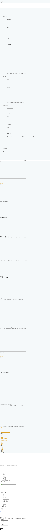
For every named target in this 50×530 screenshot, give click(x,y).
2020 (2, 449)
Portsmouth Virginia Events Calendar (5, 481)
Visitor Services (9, 124)
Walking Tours (4, 497)
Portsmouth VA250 (9, 87)
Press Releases (3, 441)
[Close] (0, 529)
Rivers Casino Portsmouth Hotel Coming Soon (6, 431)
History (4, 76)
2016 (2, 451)
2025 (2, 446)
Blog (4, 145)
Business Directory (9, 113)
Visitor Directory (4, 477)
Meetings (4, 474)
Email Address (3, 524)
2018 (2, 450)
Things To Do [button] (5, 16)
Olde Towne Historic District (6, 499)
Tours (2, 437)
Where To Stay (4, 478)
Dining (7, 30)
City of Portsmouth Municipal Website (5, 480)
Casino (7, 24)
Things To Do (4, 492)
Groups (2, 1)
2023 (2, 447)
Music (2, 435)
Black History (2, 439)
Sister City (2, 436)
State (2, 523)
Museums (8, 27)
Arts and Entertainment (4, 440)
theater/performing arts (4, 438)
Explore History (8, 79)
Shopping (8, 35)
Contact (4, 156)
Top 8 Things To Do (9, 19)
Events (5, 148)
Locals (3, 506)
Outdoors (8, 38)
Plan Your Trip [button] (5, 105)
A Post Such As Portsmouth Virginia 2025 (5, 432)
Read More (1, 183)
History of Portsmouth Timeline (10, 84)
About (2, 0)
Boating (2, 434)
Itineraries (8, 116)
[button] (1, 510)
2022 (2, 448)
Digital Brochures (4, 503)
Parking (8, 127)
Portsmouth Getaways (10, 108)
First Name (2, 519)
